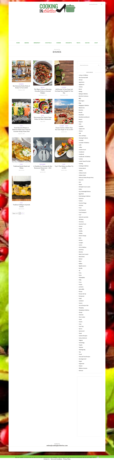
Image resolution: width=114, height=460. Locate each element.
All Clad (80, 80)
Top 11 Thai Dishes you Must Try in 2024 (64, 167)
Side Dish (81, 314)
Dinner (58, 43)
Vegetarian (81, 363)
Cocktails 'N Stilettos (84, 142)
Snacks (80, 321)
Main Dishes (82, 256)
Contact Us (46, 459)
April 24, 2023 (21, 208)
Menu (80, 261)
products (81, 287)
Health (80, 228)
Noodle (80, 268)
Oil (79, 270)
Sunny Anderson (83, 338)
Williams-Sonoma (83, 368)
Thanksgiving (82, 349)
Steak (80, 333)
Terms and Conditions (56, 459)
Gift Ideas (81, 219)
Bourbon (81, 110)
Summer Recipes (83, 335)
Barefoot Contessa (83, 96)
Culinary (62, 125)
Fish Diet (81, 205)
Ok (98, 457)
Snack (80, 319)
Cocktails (48, 43)
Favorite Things (82, 203)
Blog (80, 103)
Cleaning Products (83, 138)
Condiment (81, 152)
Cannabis (81, 126)
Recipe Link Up (82, 294)
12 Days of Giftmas (83, 75)
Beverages (81, 101)
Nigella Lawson (82, 266)
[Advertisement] (57, 27)
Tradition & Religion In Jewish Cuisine (21, 205)
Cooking (64, 87)
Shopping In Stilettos (84, 310)
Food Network (82, 210)
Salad (80, 298)
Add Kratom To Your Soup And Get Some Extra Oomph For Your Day (64, 91)
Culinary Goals (82, 175)
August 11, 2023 (21, 133)
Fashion (81, 201)
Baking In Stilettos (83, 94)
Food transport (82, 212)
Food (21, 125)
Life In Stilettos (82, 247)
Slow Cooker (82, 317)
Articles (81, 87)
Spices (80, 328)
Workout (81, 370)
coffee (80, 147)
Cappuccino (82, 128)
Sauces (87, 43)
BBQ (80, 98)
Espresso (81, 198)
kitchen (80, 240)
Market (80, 259)
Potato (80, 284)
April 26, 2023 (64, 131)
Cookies (81, 159)
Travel (80, 354)
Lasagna (81, 242)
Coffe (80, 145)
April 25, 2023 (42, 172)
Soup (96, 43)
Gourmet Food (82, 224)
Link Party (81, 249)
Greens (80, 226)
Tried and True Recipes (84, 356)
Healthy (81, 231)
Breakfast (37, 43)
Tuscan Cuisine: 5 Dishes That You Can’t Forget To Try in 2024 (64, 128)
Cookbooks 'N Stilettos (84, 156)
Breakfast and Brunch (84, 117)
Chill (80, 133)
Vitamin (80, 366)
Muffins (80, 263)
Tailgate (81, 340)
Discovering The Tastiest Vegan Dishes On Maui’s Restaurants (43, 118)
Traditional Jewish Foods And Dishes (21, 167)
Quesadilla (81, 289)
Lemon (80, 245)
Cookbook (81, 154)
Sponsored (81, 331)
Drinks (80, 189)
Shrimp (80, 312)
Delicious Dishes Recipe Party (86, 177)
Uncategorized (82, 359)
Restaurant (42, 164)
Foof (80, 214)
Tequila (80, 345)
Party (80, 273)
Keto (80, 238)
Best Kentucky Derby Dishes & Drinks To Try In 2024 (21, 87)
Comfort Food (82, 149)
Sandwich (81, 301)
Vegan (80, 361)
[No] (112, 458)
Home (18, 43)
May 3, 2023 (42, 121)
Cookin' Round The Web (84, 161)
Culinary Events (82, 173)
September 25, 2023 (43, 95)
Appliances (81, 84)
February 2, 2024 (21, 90)
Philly (80, 280)
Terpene (81, 347)
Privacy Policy (66, 459)
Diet (80, 182)
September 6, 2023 (64, 95)
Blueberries (82, 107)
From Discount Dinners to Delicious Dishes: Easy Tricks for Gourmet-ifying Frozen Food (21, 129)
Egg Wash (81, 194)
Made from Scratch (83, 254)
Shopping (81, 307)
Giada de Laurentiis (83, 217)
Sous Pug (81, 326)
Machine (81, 252)
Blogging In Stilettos (84, 105)
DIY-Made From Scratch (84, 187)
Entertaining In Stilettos (84, 196)
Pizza (80, 282)
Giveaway (81, 221)
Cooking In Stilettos (84, 166)
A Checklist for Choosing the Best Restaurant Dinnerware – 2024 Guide (42, 168)
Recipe (80, 291)
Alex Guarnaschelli (83, 77)
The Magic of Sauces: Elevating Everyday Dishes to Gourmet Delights (42, 91)
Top (100, 454)
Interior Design (82, 235)
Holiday (80, 233)
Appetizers (81, 82)
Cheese (81, 131)
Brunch (80, 119)
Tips (80, 352)
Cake (80, 124)
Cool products (82, 168)
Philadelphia (82, 277)
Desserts (69, 43)
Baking (27, 43)
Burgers (81, 121)
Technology (82, 342)
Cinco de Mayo (82, 135)
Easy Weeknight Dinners (85, 191)
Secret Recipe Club (83, 305)
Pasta (78, 43)
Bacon (80, 89)
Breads (80, 112)
